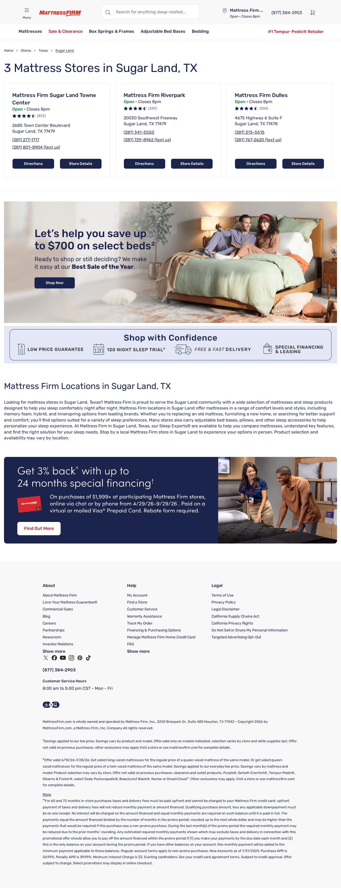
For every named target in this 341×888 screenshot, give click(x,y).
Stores (26, 50)
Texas (43, 50)
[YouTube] (63, 658)
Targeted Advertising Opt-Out (236, 637)
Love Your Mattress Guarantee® (70, 602)
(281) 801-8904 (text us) (36, 147)
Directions (33, 163)
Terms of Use (223, 595)
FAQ (130, 644)
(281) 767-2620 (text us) (258, 139)
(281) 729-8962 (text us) (147, 139)
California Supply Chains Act (235, 616)
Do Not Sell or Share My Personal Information (250, 630)
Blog (46, 616)
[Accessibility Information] (51, 705)
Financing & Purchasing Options (154, 630)
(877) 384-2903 (59, 669)
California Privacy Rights (232, 623)
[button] (30, 32)
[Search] (107, 12)
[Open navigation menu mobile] (26, 10)
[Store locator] (224, 10)
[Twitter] (46, 658)
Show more (54, 651)
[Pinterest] (80, 658)
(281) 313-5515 (250, 132)
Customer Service (142, 609)
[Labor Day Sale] (170, 321)
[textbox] (156, 12)
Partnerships (53, 630)
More (47, 794)
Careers (49, 623)
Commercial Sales (58, 609)
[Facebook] (54, 658)
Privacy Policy (224, 602)
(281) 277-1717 (25, 139)
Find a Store (137, 602)
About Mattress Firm (60, 595)
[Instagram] (71, 658)
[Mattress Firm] (60, 13)
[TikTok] (88, 658)
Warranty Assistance (144, 616)
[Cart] (314, 12)
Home (8, 50)
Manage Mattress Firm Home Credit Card (161, 637)
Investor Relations (58, 644)
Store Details (80, 163)
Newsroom (52, 637)
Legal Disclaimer (225, 609)
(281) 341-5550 (139, 132)
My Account (137, 595)
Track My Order (139, 623)
